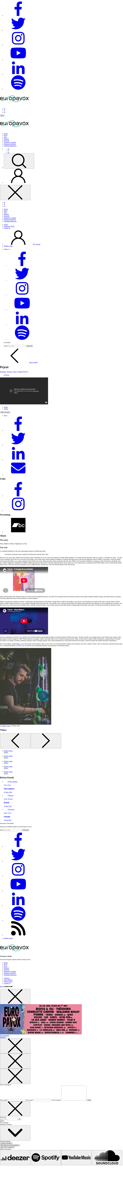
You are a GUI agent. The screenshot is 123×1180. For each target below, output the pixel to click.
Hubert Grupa (6, 726)
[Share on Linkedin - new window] (18, 460)
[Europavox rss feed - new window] (18, 935)
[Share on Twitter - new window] (18, 445)
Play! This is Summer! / (7, 1147)
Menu (2, 115)
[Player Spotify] (46, 1157)
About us (6, 978)
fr (4, 110)
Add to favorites (5, 412)
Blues (18, 644)
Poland (20, 372)
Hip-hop (9, 372)
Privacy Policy (8, 981)
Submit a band (8, 246)
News (5, 135)
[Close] (15, 192)
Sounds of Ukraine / (6, 1143)
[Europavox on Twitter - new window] (18, 30)
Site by (2, 986)
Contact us (7, 228)
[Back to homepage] (14, 105)
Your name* (29, 1100)
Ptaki (88, 559)
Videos (6, 409)
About (6, 224)
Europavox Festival (10, 144)
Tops (5, 137)
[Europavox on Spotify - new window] (18, 89)
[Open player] (15, 1133)
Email (5, 346)
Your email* (3, 1100)
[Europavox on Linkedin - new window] (18, 74)
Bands (6, 134)
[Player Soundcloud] (107, 1157)
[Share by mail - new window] (18, 474)
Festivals (6, 140)
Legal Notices (8, 980)
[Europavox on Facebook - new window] (18, 15)
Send (89, 1100)
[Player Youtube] (76, 1157)
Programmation (4, 1035)
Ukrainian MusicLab (10, 146)
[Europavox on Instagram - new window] (18, 45)
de (4, 109)
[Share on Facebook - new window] (18, 430)
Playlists (6, 139)
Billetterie (3, 1037)
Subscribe (29, 346)
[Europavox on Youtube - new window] (18, 59)
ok (19, 1119)
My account (36, 244)
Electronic (3, 372)
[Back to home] (14, 130)
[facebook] (18, 496)
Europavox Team (9, 226)
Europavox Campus (10, 142)
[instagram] (18, 510)
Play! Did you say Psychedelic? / (10, 1145)
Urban (15, 372)
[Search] (19, 161)
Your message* (56, 1100)
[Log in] (18, 182)
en (4, 112)
